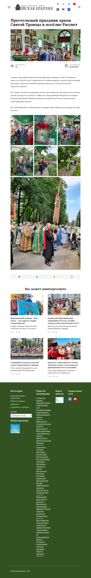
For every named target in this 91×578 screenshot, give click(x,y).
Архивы (14, 412)
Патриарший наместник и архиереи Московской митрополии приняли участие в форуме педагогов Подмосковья (43, 506)
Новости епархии (18, 401)
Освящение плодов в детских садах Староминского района (25, 363)
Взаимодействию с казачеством (18, 397)
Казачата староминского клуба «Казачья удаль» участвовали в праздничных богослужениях (63, 365)
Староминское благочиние (24, 56)
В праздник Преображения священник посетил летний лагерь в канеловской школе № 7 (64, 320)
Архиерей (14, 404)
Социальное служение (20, 407)
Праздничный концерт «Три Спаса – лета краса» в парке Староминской (24, 320)
